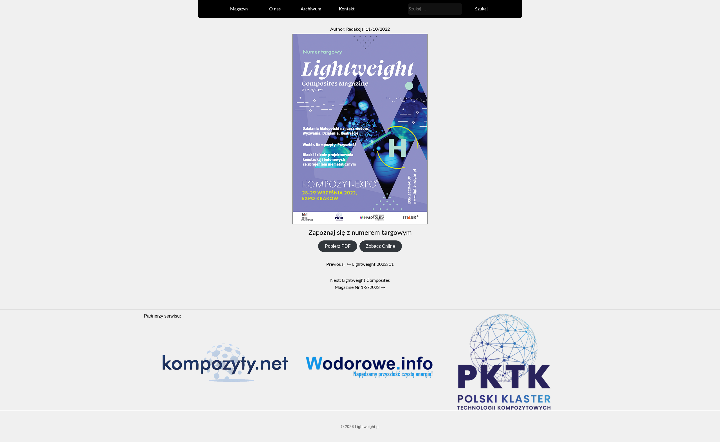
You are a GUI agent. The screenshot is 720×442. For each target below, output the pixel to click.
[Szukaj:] (435, 8)
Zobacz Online (380, 246)
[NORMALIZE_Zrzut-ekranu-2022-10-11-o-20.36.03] (360, 129)
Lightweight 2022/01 (370, 264)
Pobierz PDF (338, 246)
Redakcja (355, 29)
